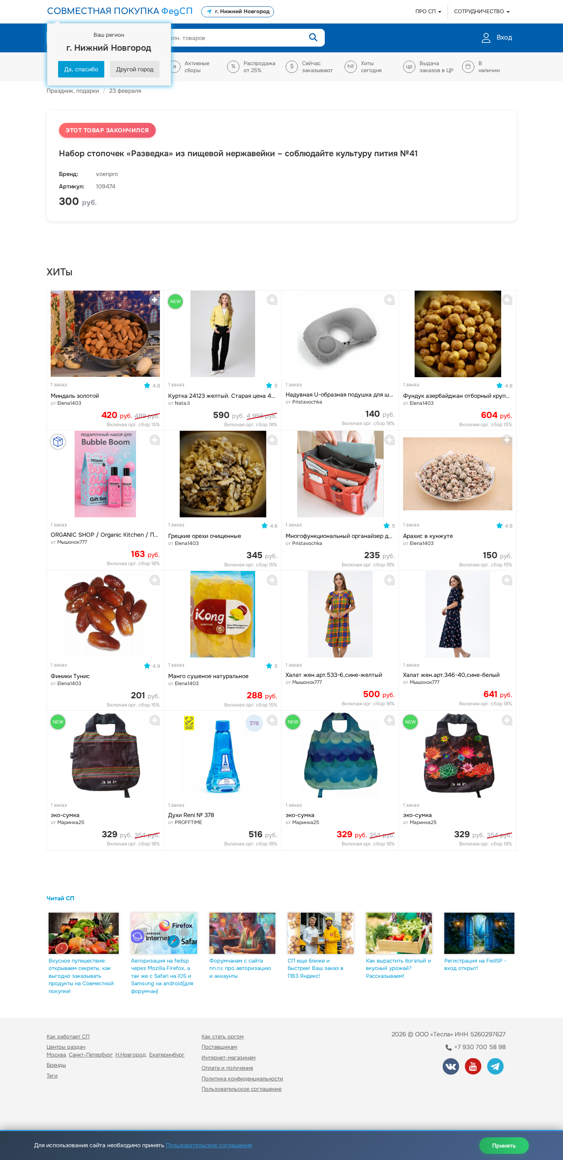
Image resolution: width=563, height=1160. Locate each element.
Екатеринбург (167, 1054)
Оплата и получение (227, 1067)
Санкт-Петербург (91, 1054)
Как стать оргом (223, 1036)
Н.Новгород (130, 1054)
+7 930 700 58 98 (479, 1047)
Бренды (56, 1064)
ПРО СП (426, 11)
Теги (52, 1075)
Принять (504, 1145)
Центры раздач (66, 1046)
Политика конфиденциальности (242, 1078)
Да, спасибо (81, 69)
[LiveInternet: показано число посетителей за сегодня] (65, 1113)
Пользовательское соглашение (242, 1088)
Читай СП (60, 898)
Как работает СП (68, 1036)
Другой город (134, 69)
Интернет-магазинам (229, 1057)
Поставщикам (219, 1046)
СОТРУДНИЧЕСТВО (480, 11)
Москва (56, 1054)
